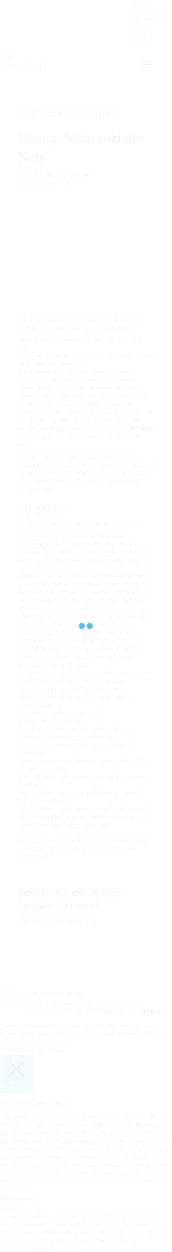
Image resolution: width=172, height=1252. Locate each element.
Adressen (140, 40)
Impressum (153, 1011)
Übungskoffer (146, 13)
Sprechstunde (146, 19)
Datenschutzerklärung (104, 1011)
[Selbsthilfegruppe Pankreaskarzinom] (67, 1004)
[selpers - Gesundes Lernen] (125, 1004)
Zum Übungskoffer (67, 112)
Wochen (138, 6)
